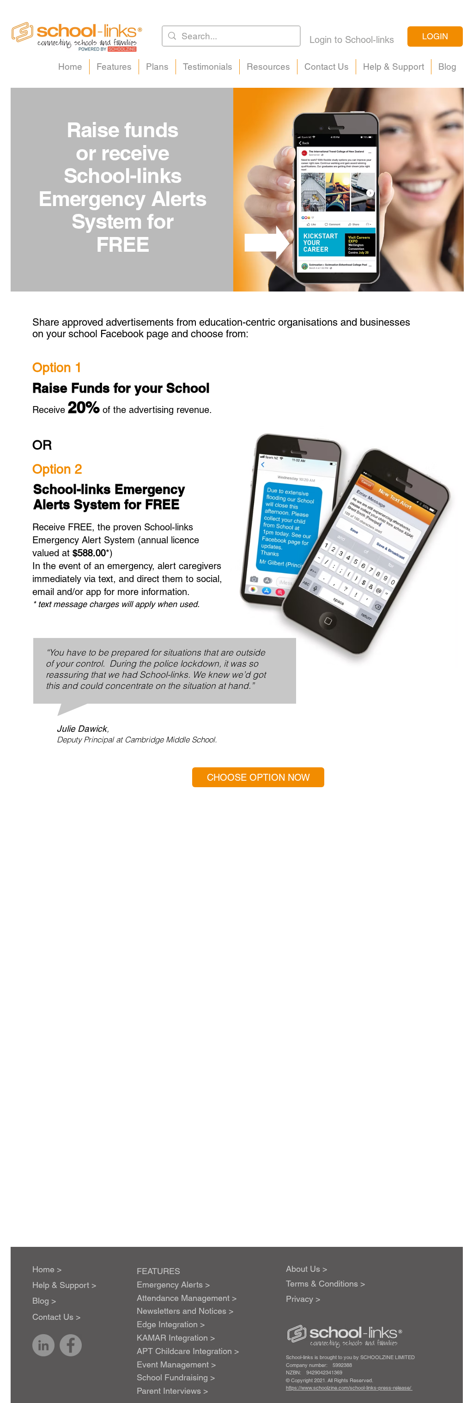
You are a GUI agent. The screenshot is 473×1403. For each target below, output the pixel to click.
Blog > (44, 1301)
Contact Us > (56, 1317)
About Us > (306, 1269)
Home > (47, 1269)
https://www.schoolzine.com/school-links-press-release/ (349, 1388)
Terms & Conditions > (325, 1283)
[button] (114, 66)
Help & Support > (64, 1285)
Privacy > (303, 1299)
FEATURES (158, 1271)
